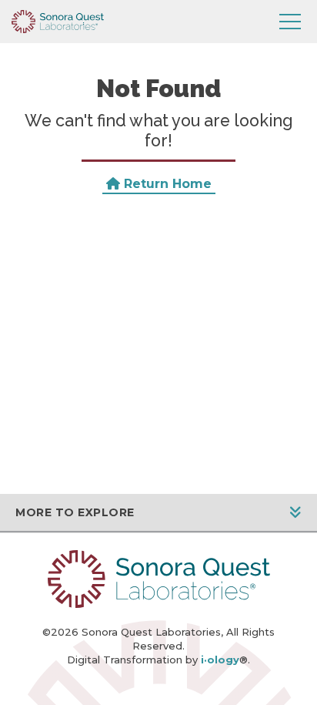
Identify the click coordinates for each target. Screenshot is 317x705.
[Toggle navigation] (290, 21)
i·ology (220, 659)
